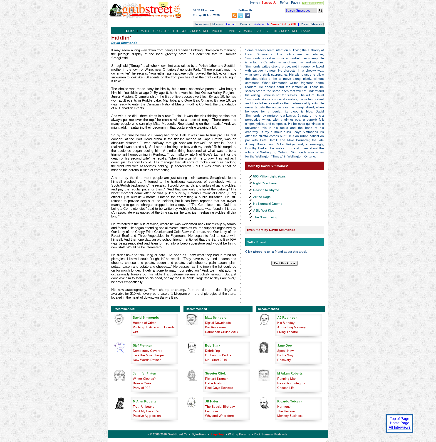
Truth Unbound (143, 406)
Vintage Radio (240, 31)
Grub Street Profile (207, 31)
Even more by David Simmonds (271, 230)
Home (254, 2)
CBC (136, 332)
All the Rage (262, 197)
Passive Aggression (147, 415)
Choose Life (286, 388)
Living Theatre (287, 332)
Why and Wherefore (219, 415)
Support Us (269, 2)
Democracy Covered (147, 350)
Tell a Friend (256, 242)
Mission (217, 24)
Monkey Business (289, 415)
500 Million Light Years (269, 176)
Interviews (202, 24)
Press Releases (311, 24)
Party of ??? (141, 388)
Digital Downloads (218, 323)
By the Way (285, 355)
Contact (231, 24)
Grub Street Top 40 (169, 31)
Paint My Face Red (146, 411)
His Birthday (286, 323)
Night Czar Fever (265, 183)
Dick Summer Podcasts (270, 434)
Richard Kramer (216, 378)
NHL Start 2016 (216, 360)
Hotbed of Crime (144, 323)
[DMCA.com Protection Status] (312, 4)
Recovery (284, 360)
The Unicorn (286, 411)
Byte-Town (199, 434)
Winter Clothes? (144, 378)
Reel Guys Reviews (219, 388)
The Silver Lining (265, 217)
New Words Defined (147, 360)
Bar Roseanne (215, 327)
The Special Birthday (220, 406)
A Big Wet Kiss (263, 210)
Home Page (399, 423)
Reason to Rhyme (266, 190)
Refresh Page (289, 2)
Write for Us (261, 24)
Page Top (217, 434)
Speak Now (285, 350)
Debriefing (212, 350)
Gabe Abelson (215, 383)
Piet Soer (211, 411)
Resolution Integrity (291, 383)
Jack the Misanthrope (148, 355)
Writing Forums (239, 434)
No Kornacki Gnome (267, 203)
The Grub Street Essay (291, 31)
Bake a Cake (142, 383)
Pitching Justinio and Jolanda (154, 327)
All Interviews (399, 427)
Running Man (287, 378)
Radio (144, 31)
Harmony (283, 406)
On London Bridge (218, 355)
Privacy (245, 24)
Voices (262, 31)
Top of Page (399, 419)
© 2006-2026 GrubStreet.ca (168, 434)
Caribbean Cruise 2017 (221, 332)
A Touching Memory (291, 327)
